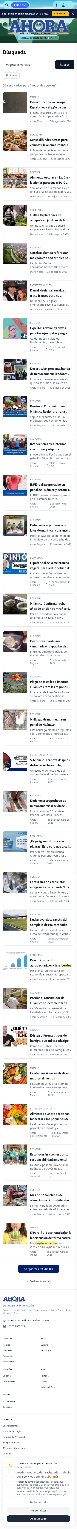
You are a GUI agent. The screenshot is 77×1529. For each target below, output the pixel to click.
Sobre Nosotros (10, 1425)
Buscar (65, 65)
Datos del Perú (48, 1386)
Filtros (13, 75)
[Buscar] (7, 5)
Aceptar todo (38, 1518)
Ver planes (60, 13)
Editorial (7, 1375)
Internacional (9, 1361)
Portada (45, 1375)
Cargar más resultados (38, 1269)
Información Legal (12, 1431)
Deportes (7, 1350)
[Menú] (70, 5)
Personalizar (38, 1510)
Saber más (51, 1476)
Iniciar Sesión (9, 1401)
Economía (8, 1356)
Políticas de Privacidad (14, 1436)
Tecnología (46, 1350)
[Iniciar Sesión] (63, 5)
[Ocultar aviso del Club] (73, 13)
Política (6, 1344)
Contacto (7, 1406)
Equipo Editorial (11, 1442)
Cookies (7, 1453)
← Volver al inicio (39, 1281)
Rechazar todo (38, 1502)
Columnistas (9, 1381)
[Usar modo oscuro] (57, 5)
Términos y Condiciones (14, 1448)
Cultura (44, 1344)
